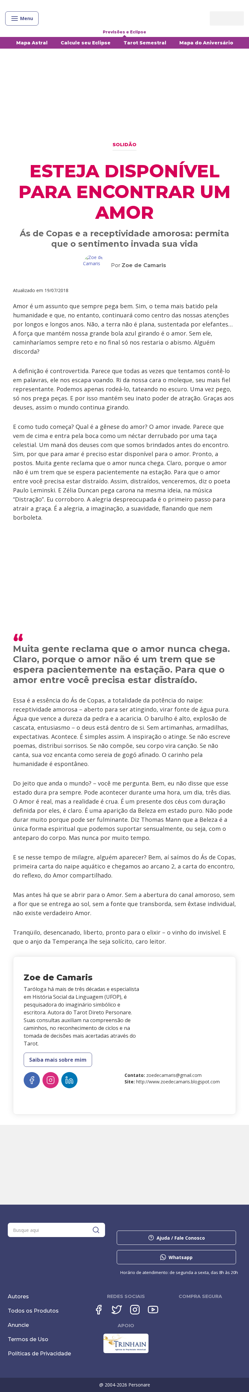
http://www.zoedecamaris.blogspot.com (178, 1082)
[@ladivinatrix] (50, 1080)
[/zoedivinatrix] (32, 1080)
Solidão (124, 144)
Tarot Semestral (145, 43)
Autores (18, 1296)
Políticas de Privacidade (39, 1354)
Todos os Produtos (33, 1311)
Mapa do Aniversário (206, 43)
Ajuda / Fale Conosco (181, 1238)
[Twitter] (117, 1309)
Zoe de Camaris (144, 265)
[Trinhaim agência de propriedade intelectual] (125, 1351)
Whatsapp (181, 1257)
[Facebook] (98, 1309)
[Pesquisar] (96, 1230)
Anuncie (18, 1325)
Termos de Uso (28, 1339)
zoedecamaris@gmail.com (174, 1075)
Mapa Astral (32, 43)
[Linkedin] (69, 1080)
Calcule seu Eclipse (86, 43)
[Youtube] (153, 1309)
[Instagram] (135, 1309)
